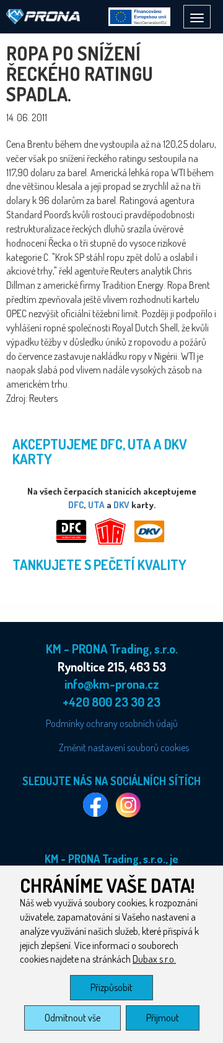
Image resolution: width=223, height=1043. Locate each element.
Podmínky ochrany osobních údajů (112, 723)
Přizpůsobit (111, 987)
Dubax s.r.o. (154, 959)
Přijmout (162, 1017)
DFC (76, 505)
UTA (96, 505)
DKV (121, 505)
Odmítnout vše (72, 1017)
